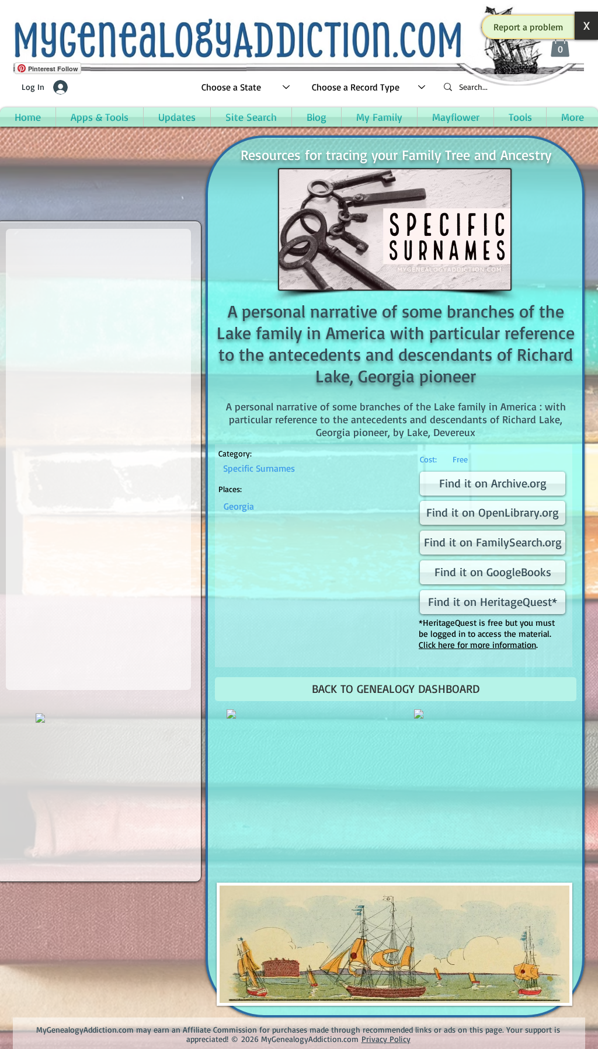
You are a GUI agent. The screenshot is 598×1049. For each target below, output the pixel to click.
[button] (528, 27)
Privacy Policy (386, 1039)
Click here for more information (477, 644)
